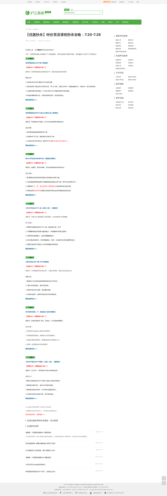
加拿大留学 (119, 94)
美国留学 (131, 88)
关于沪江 (66, 484)
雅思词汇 (131, 40)
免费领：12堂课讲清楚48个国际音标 (38, 432)
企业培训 (63, 2)
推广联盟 (101, 484)
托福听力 (131, 63)
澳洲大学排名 (132, 79)
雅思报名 (66, 22)
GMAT (110, 22)
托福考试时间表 (120, 68)
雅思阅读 (131, 46)
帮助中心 (55, 2)
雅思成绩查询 (132, 48)
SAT (117, 22)
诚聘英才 (77, 484)
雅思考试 (46, 22)
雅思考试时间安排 (121, 51)
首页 (28, 22)
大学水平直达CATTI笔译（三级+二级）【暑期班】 (43, 362)
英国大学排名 (132, 77)
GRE (103, 22)
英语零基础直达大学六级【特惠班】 (37, 63)
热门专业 (85, 22)
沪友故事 (95, 484)
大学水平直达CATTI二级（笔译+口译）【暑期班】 (42, 208)
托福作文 (131, 65)
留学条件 (131, 102)
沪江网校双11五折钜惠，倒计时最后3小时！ (41, 450)
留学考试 (118, 105)
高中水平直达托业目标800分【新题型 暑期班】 (41, 158)
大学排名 (95, 22)
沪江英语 (28, 29)
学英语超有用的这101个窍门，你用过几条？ (41, 471)
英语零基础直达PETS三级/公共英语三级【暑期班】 (42, 113)
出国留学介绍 (120, 102)
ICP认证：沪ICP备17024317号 (80, 489)
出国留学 (37, 22)
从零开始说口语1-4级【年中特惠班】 (38, 262)
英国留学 (118, 91)
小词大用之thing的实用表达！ (36, 464)
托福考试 (75, 22)
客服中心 (72, 484)
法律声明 (83, 484)
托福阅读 (118, 63)
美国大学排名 (120, 79)
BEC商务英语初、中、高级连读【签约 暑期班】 (41, 312)
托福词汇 (131, 60)
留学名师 (118, 108)
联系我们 (89, 484)
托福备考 (118, 60)
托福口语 (118, 65)
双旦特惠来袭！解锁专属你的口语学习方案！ (41, 443)
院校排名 (131, 108)
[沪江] (38, 13)
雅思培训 (118, 48)
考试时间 (56, 22)
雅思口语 (118, 40)
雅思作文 (131, 43)
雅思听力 (118, 43)
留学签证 (125, 22)
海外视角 (131, 105)
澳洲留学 (131, 91)
